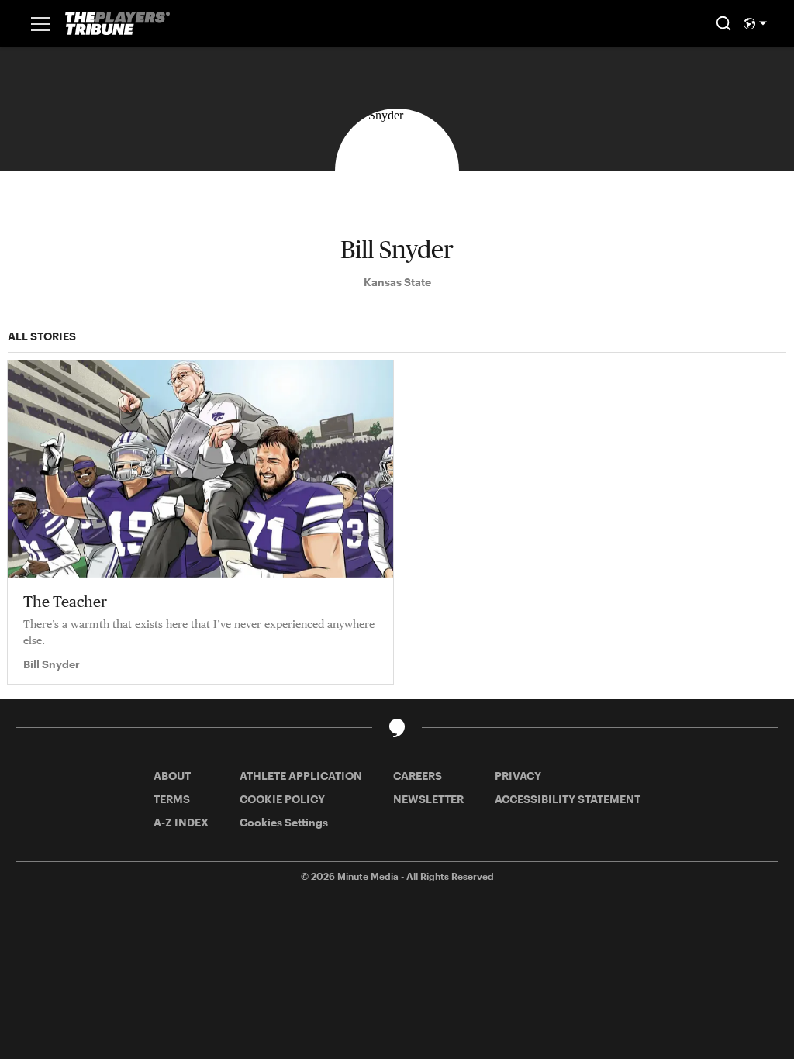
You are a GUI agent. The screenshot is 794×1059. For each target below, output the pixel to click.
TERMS (172, 798)
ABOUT (172, 775)
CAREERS (417, 775)
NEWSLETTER (428, 798)
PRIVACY (518, 775)
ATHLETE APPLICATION (301, 775)
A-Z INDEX (181, 822)
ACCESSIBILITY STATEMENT (567, 798)
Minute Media (368, 876)
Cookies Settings (284, 822)
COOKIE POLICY (282, 798)
